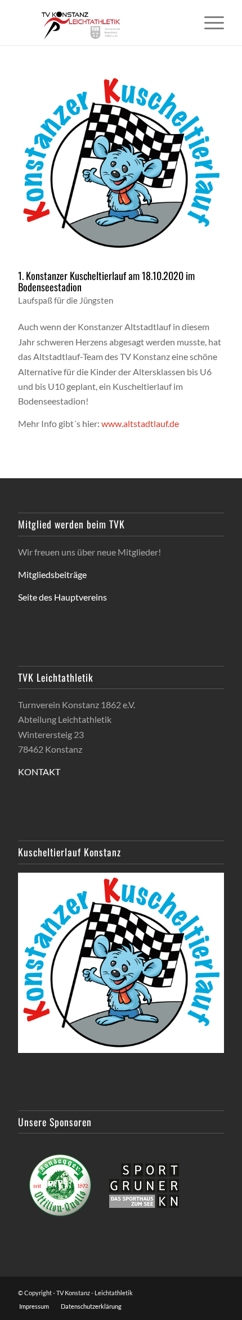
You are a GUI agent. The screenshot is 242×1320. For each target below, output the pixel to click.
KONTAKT (39, 771)
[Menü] (208, 22)
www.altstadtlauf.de (140, 423)
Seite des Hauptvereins (62, 597)
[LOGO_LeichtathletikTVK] (100, 22)
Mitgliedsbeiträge (52, 574)
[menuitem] (208, 22)
